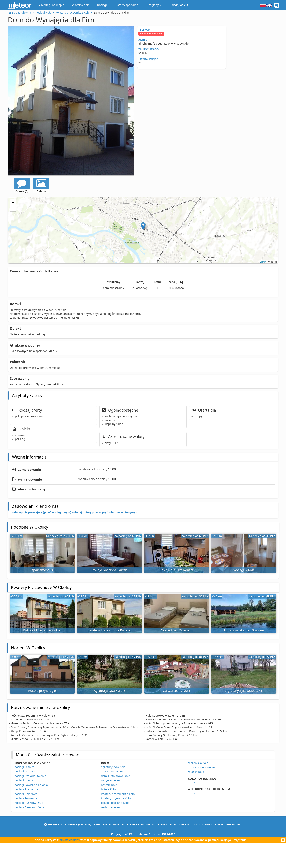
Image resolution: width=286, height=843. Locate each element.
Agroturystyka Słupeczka (243, 691)
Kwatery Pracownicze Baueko (109, 630)
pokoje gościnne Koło (115, 803)
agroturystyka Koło (113, 767)
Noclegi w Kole (243, 570)
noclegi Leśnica (24, 767)
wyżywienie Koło (111, 780)
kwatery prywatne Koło (116, 798)
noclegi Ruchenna (26, 789)
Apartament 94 (42, 570)
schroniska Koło (198, 763)
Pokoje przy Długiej (42, 691)
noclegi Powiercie (25, 798)
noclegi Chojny (24, 780)
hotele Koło (108, 789)
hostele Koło (109, 785)
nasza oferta (179, 824)
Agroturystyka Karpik (109, 691)
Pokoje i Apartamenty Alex (42, 630)
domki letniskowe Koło (115, 776)
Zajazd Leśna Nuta (176, 691)
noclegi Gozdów (24, 771)
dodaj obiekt (202, 824)
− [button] (13, 208)
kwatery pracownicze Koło (118, 794)
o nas (162, 824)
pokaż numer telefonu (151, 33)
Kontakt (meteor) (78, 824)
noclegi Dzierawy (25, 794)
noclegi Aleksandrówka (29, 807)
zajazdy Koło (196, 772)
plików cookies (69, 840)
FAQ (116, 824)
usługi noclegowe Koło (202, 767)
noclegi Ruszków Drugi (29, 803)
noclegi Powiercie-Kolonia (31, 785)
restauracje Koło (111, 807)
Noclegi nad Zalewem (176, 630)
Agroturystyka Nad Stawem (244, 630)
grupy (192, 782)
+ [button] (13, 202)
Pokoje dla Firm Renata (177, 570)
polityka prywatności (138, 824)
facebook (54, 824)
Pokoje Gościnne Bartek (109, 570)
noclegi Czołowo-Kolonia (30, 776)
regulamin (102, 824)
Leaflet (263, 261)
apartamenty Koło (112, 771)
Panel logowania (228, 824)
